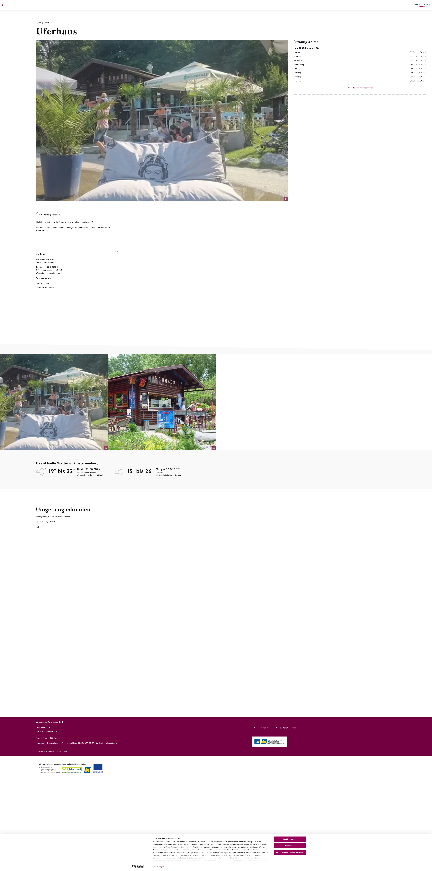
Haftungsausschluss (68, 743)
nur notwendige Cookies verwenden (290, 852)
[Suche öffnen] (15, 5)
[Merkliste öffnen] (12, 5)
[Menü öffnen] (2, 5)
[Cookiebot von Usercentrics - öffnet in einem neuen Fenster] (138, 866)
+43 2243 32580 (51, 267)
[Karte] (9, 5)
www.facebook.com (53, 273)
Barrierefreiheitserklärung (106, 743)
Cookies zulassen (290, 839)
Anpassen (289, 846)
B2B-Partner (55, 738)
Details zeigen (158, 867)
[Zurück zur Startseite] (422, 5)
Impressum (41, 743)
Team (45, 738)
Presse (39, 738)
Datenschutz (52, 743)
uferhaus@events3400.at (53, 270)
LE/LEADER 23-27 (86, 743)
